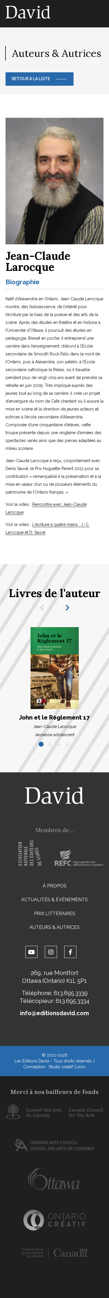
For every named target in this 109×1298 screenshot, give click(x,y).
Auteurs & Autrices (54, 927)
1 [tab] (41, 745)
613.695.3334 (73, 1000)
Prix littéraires (54, 913)
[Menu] (95, 60)
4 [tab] (68, 745)
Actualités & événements (54, 899)
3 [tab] (59, 745)
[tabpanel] (55, 682)
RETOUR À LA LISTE (31, 78)
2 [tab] (50, 745)
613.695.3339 (70, 993)
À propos (55, 886)
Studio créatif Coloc (67, 1066)
